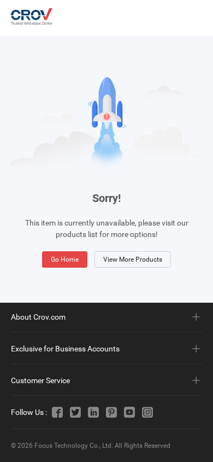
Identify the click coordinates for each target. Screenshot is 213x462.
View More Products (132, 259)
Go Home (65, 259)
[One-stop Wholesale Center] (31, 16)
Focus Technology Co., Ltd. (73, 445)
